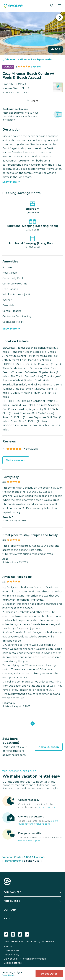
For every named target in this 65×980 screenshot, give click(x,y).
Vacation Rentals (12, 857)
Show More (9, 181)
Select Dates (49, 973)
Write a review (15, 460)
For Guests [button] (12, 900)
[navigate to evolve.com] (7, 882)
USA (28, 857)
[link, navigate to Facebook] (6, 934)
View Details (9, 975)
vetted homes (47, 807)
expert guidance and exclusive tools (38, 822)
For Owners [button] (12, 892)
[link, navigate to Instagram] (13, 934)
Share (34, 100)
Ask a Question (49, 746)
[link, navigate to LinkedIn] (26, 934)
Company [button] (10, 909)
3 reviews (36, 66)
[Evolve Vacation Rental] (13, 6)
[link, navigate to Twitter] (20, 934)
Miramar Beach (11, 860)
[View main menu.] (59, 6)
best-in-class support (29, 840)
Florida (38, 857)
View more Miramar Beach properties (29, 59)
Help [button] (7, 918)
